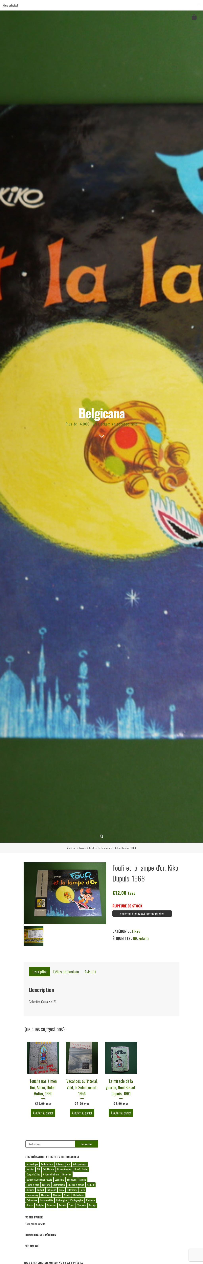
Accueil (71, 848)
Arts (68, 1164)
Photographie (76, 1200)
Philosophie (61, 1200)
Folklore (46, 1184)
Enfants (144, 938)
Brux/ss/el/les (81, 1169)
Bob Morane (48, 1169)
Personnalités (46, 1200)
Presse (30, 1205)
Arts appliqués (80, 1164)
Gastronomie (59, 1184)
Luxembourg (32, 1195)
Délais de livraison (66, 971)
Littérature (72, 1189)
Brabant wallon (64, 1169)
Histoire (30, 1189)
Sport (71, 1205)
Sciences (51, 1205)
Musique (57, 1195)
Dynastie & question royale (39, 1179)
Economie (59, 1179)
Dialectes (66, 1174)
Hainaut (90, 1184)
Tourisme (81, 1205)
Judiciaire (51, 1189)
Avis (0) (90, 971)
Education (72, 1179)
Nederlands (78, 1195)
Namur (67, 1195)
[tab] (39, 971)
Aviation (30, 1169)
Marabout (45, 1195)
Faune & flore (33, 1184)
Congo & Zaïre (33, 1174)
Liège (82, 1189)
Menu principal (10, 5)
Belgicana (102, 413)
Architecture (47, 1164)
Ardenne (60, 1164)
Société (62, 1205)
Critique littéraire (51, 1174)
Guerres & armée (76, 1184)
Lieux (61, 1189)
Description (40, 971)
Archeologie (32, 1164)
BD (135, 938)
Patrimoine (32, 1200)
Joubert (40, 1189)
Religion (40, 1205)
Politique (90, 1200)
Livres (82, 848)
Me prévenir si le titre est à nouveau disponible (142, 913)
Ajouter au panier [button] (43, 1112)
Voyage (92, 1205)
